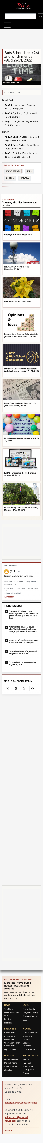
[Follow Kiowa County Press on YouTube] (32, 688)
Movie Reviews (10, 1062)
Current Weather (30, 1032)
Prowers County (30, 1016)
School (10, 178)
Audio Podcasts (11, 1066)
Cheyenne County (30, 1012)
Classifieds (8, 1070)
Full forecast (9, 597)
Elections (8, 1022)
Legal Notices (10, 1049)
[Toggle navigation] (7, 25)
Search (26, 1059)
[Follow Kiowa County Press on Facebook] (16, 688)
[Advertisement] (21, 790)
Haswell (25, 178)
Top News (8, 1009)
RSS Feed (27, 1062)
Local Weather (29, 1049)
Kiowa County (13, 171)
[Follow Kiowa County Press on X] (7, 688)
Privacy (26, 1073)
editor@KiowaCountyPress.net (21, 1102)
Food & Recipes (11, 1059)
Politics (7, 1019)
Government (9, 1032)
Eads (29, 171)
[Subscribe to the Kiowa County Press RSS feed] (24, 688)
